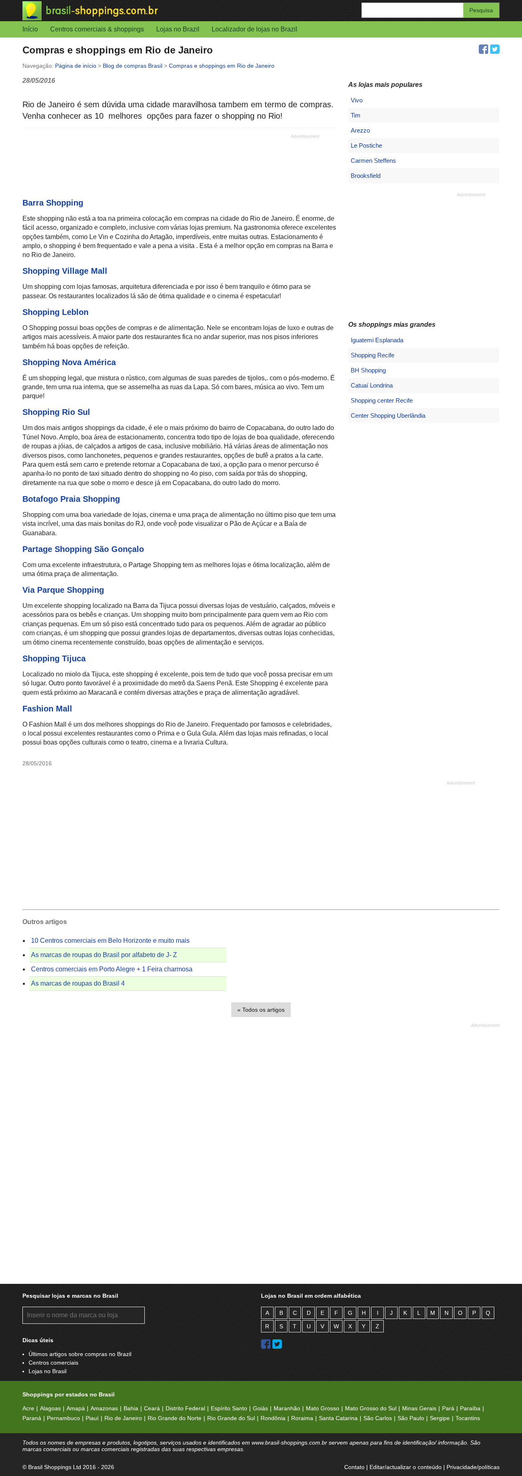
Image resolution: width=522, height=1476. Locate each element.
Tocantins (468, 1418)
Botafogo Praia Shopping (71, 498)
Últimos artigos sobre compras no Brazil (80, 1354)
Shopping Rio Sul (56, 412)
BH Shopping (368, 370)
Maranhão (287, 1408)
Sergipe (440, 1418)
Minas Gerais (419, 1408)
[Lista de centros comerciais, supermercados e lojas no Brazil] (141, 10)
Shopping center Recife (382, 400)
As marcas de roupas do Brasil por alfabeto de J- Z (104, 954)
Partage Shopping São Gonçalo (83, 549)
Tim (356, 115)
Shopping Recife (372, 355)
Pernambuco (63, 1418)
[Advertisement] (170, 158)
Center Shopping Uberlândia (388, 415)
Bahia (131, 1408)
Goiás (260, 1408)
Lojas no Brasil (47, 1371)
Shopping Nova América (69, 362)
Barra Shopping (52, 202)
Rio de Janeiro (123, 1418)
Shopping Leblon (55, 312)
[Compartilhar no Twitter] (495, 49)
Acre (28, 1408)
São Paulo (411, 1418)
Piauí (92, 1418)
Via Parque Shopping (63, 589)
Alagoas (50, 1408)
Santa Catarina (338, 1418)
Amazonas (104, 1408)
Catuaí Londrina (372, 385)
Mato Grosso (322, 1408)
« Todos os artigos (261, 1009)
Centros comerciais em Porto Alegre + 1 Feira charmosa (111, 969)
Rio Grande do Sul (231, 1418)
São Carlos (377, 1418)
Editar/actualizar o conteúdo (405, 1467)
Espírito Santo (229, 1408)
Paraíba (470, 1408)
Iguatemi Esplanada (377, 340)
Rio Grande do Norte (174, 1418)
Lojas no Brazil (177, 29)
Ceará (152, 1408)
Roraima (302, 1418)
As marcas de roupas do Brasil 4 (78, 983)
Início (30, 29)
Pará (448, 1408)
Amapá (75, 1408)
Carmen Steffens (373, 160)
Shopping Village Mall (64, 270)
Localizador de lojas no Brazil (254, 29)
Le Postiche (366, 145)
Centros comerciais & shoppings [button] (97, 29)
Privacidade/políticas (473, 1467)
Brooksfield (365, 175)
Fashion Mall (47, 708)
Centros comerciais (53, 1362)
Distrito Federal (185, 1408)
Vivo (357, 100)
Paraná (31, 1418)
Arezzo (360, 130)
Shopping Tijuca (54, 658)
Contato (354, 1467)
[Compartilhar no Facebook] (483, 49)
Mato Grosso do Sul (370, 1408)
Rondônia (273, 1418)
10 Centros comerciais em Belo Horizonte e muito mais (110, 940)
